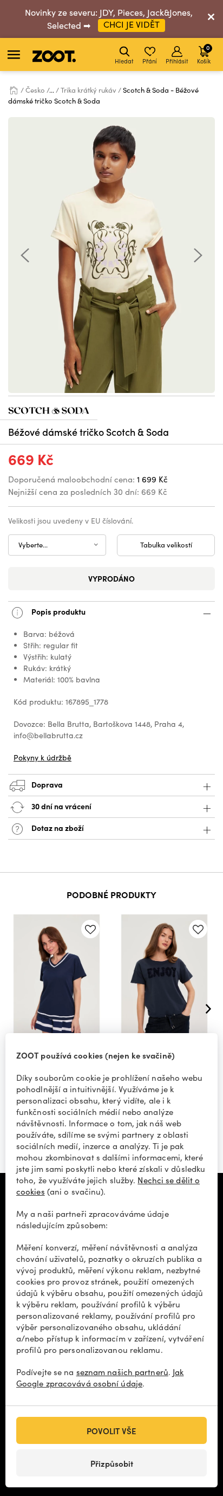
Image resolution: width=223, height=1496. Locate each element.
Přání (149, 61)
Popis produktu (58, 611)
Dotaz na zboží (57, 827)
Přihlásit (177, 61)
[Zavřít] (211, 19)
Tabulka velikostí (166, 545)
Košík (204, 54)
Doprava (46, 784)
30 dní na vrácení (60, 806)
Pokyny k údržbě (42, 757)
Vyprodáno (111, 578)
